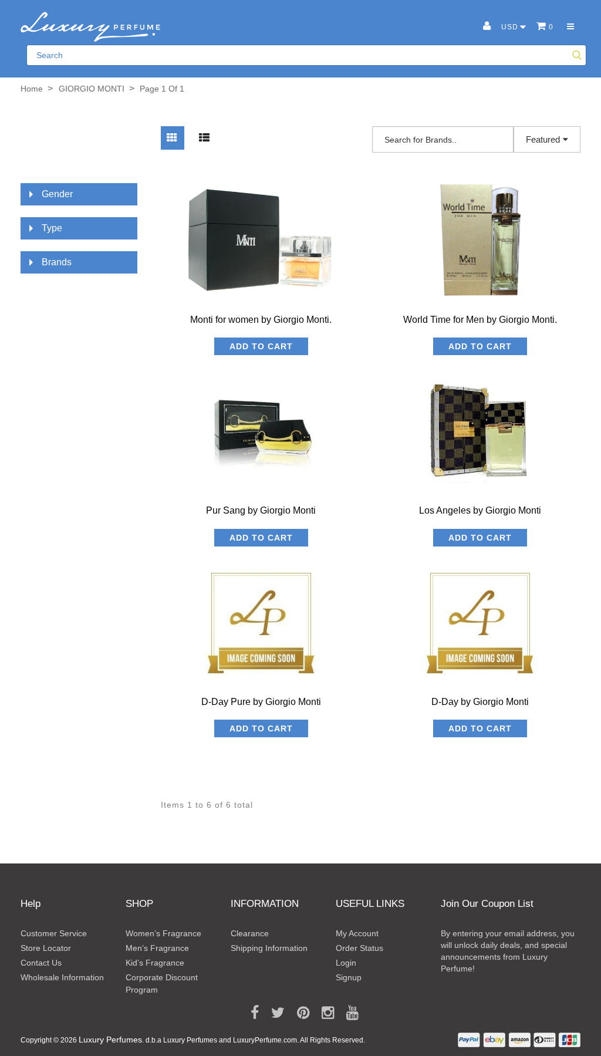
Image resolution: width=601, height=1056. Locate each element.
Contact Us (41, 962)
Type (52, 228)
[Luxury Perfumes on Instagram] (324, 1013)
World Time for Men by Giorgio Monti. (480, 320)
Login (346, 962)
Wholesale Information (62, 977)
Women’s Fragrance (163, 933)
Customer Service (54, 933)
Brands (57, 262)
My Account (357, 933)
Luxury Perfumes (110, 1039)
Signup (349, 977)
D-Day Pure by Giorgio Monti (261, 702)
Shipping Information (269, 948)
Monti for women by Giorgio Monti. (261, 320)
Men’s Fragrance (157, 948)
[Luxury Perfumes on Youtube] (348, 1013)
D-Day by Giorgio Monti (480, 702)
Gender (57, 194)
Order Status (359, 948)
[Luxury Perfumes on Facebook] (250, 1013)
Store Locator (46, 948)
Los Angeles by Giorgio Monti (480, 510)
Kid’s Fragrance (155, 962)
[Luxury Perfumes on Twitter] (273, 1013)
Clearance (250, 933)
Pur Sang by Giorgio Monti (261, 510)
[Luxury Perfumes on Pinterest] (299, 1013)
